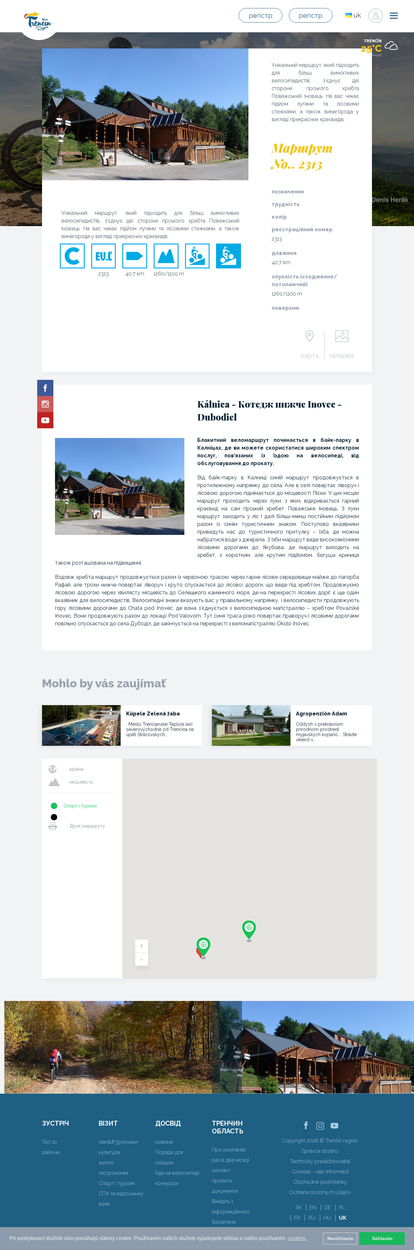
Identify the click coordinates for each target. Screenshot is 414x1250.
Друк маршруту (87, 825)
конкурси (167, 1183)
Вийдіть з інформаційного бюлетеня (231, 1211)
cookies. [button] (297, 1238)
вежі (104, 1204)
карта (310, 355)
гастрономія (113, 1173)
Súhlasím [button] (382, 1238)
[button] (203, 949)
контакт (221, 1170)
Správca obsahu (320, 1151)
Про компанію (229, 1150)
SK (298, 1207)
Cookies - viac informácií (320, 1172)
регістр (260, 15)
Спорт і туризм (80, 805)
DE (327, 1207)
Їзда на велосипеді (177, 1173)
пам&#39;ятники (118, 1142)
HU (327, 1218)
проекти (222, 1181)
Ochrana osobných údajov (320, 1192)
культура (109, 1152)
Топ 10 (49, 1142)
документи (225, 1191)
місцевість (81, 782)
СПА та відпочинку (121, 1194)
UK (342, 1218)
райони (51, 1152)
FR (297, 1218)
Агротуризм (76, 817)
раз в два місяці (230, 1160)
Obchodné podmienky (320, 1182)
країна (76, 769)
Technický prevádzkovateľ (320, 1161)
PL (342, 1207)
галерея (341, 355)
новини (164, 1142)
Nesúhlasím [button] (340, 1238)
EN (313, 1207)
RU (311, 1218)
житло (106, 1163)
